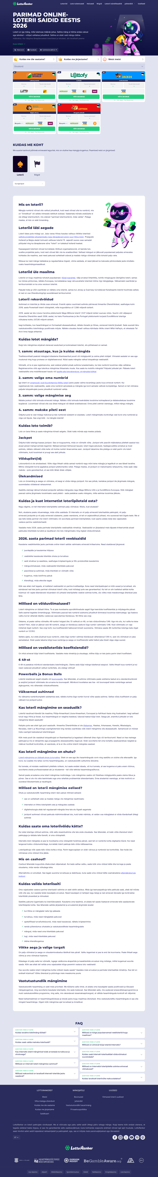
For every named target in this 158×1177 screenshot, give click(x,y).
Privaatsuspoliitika (79, 1109)
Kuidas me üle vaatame (44, 1105)
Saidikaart (44, 1113)
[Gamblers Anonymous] (130, 1160)
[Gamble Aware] (103, 1160)
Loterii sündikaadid (113, 3)
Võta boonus (34, 97)
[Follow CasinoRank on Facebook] (115, 1137)
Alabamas (87, 725)
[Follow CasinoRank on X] (126, 1137)
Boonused (78, 1097)
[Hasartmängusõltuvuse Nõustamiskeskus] (46, 1160)
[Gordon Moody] (71, 1160)
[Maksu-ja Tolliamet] (22, 1160)
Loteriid (63, 3)
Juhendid (129, 3)
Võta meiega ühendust (45, 1101)
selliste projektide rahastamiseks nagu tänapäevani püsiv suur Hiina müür (51, 237)
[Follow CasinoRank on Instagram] (120, 1137)
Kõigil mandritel (68, 278)
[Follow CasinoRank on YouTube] (131, 1137)
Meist (44, 1097)
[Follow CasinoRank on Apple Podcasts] (142, 1137)
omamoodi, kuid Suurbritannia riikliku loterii (49, 383)
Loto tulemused (77, 3)
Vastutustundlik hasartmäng (78, 1105)
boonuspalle (57, 679)
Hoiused (90, 3)
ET (15, 1137)
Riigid (99, 3)
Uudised (141, 3)
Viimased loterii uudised (113, 1097)
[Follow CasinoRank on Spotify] (137, 1137)
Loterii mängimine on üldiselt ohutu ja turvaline (39, 757)
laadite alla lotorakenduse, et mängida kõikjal (76, 371)
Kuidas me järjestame (44, 1109)
